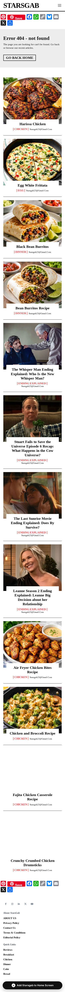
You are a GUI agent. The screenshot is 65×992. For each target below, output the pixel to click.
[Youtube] (32, 904)
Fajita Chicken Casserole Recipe (32, 797)
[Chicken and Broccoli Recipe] (32, 710)
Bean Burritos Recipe (33, 308)
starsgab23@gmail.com (41, 129)
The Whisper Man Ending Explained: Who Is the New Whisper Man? (32, 373)
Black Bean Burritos (32, 247)
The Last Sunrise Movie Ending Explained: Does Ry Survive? (32, 522)
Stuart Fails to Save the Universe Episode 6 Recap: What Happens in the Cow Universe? (32, 448)
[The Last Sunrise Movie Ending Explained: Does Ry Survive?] (32, 495)
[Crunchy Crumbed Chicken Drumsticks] (32, 837)
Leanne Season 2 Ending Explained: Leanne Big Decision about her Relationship (32, 597)
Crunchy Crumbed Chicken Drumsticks (32, 863)
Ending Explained (32, 383)
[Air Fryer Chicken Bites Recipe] (32, 644)
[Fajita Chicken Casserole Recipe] (32, 771)
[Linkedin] (18, 904)
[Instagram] (12, 904)
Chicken (20, 129)
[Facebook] (5, 904)
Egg (21, 190)
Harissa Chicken (33, 124)
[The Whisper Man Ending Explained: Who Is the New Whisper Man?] (32, 346)
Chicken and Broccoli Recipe (32, 733)
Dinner (20, 252)
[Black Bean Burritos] (32, 223)
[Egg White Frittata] (32, 162)
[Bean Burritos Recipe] (32, 285)
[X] (25, 904)
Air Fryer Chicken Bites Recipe (33, 670)
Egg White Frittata (32, 185)
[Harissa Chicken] (32, 100)
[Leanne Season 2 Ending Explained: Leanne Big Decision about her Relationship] (32, 567)
